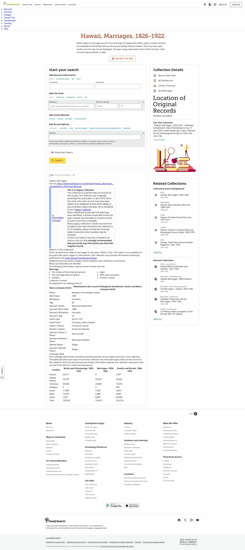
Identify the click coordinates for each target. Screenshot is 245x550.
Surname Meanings (170, 450)
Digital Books (89, 474)
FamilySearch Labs (52, 454)
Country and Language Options (154, 542)
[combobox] (71, 106)
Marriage (60, 97)
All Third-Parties (168, 481)
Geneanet (166, 474)
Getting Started (129, 444)
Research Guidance (170, 444)
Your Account (89, 494)
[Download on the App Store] (132, 505)
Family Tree (27, 4)
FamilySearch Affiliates (132, 484)
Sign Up (223, 4)
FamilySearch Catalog (92, 457)
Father (60, 119)
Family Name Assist (53, 468)
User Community (91, 484)
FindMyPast (167, 467)
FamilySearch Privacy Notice (98, 542)
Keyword (53, 128)
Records (8, 9)
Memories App (90, 430)
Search (38, 4)
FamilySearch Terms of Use (76, 542)
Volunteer (49, 447)
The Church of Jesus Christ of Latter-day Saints (117, 546)
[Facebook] (179, 520)
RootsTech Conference (132, 447)
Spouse (52, 119)
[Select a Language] (209, 4)
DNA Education (168, 447)
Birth (51, 97)
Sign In (236, 4)
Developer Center (130, 430)
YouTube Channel (130, 461)
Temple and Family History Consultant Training (62, 475)
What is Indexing (52, 444)
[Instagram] (191, 520)
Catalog (7, 23)
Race (79, 79)
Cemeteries (89, 454)
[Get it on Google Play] (113, 505)
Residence (70, 97)
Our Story (49, 427)
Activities (72, 4)
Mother (68, 119)
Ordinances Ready (52, 465)
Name (51, 79)
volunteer (98, 528)
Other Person (80, 119)
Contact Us (89, 491)
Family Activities (168, 437)
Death (79, 97)
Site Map (138, 542)
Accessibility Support (53, 538)
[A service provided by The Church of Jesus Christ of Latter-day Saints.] (188, 542)
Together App (90, 437)
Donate (48, 451)
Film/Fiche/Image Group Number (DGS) (105, 128)
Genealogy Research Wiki (133, 457)
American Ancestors (170, 471)
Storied (165, 477)
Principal (127, 128)
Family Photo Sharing (170, 434)
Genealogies (10, 20)
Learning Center (130, 454)
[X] (185, 520)
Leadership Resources (54, 471)
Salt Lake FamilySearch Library (135, 478)
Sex (73, 79)
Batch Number (81, 128)
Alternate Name (62, 79)
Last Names (100, 82)
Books (7, 26)
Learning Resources (170, 440)
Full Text (8, 12)
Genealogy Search (91, 464)
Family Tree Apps (91, 427)
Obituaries (88, 451)
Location (63, 128)
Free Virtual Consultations (133, 464)
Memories (48, 4)
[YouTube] (197, 520)
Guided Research (91, 471)
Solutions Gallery (130, 434)
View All (157, 252)
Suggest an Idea (90, 498)
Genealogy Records (170, 430)
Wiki (6, 28)
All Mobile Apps (90, 440)
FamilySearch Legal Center (55, 542)
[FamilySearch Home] (11, 3)
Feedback (2, 371)
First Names (53, 82)
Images (7, 14)
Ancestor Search (91, 461)
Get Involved (60, 4)
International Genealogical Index (81, 258)
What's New (128, 451)
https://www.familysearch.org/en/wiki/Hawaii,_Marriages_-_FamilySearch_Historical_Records (81, 185)
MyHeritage (167, 464)
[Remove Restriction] (143, 133)
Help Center (89, 488)
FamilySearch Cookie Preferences (121, 542)
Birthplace (53, 102)
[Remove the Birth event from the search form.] (143, 102)
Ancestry (166, 461)
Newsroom (50, 430)
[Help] (215, 4)
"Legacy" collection (82, 209)
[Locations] (204, 4)
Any (86, 97)
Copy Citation (159, 140)
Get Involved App (91, 434)
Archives (127, 427)
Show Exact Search (64, 152)
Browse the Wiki (124, 58)
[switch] (51, 152)
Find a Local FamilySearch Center (136, 481)
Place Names (89, 467)
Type (71, 128)
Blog (125, 467)
